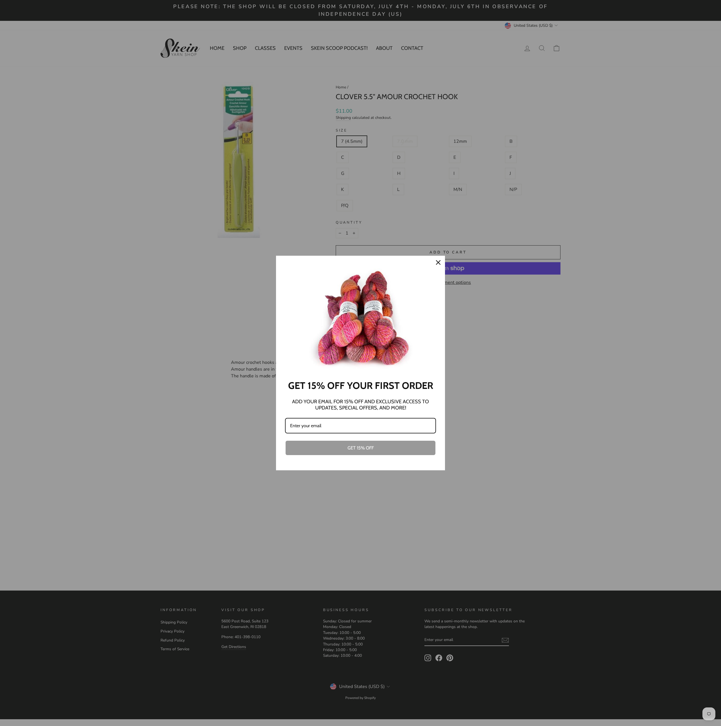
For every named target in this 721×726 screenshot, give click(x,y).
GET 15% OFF (361, 448)
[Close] (438, 262)
